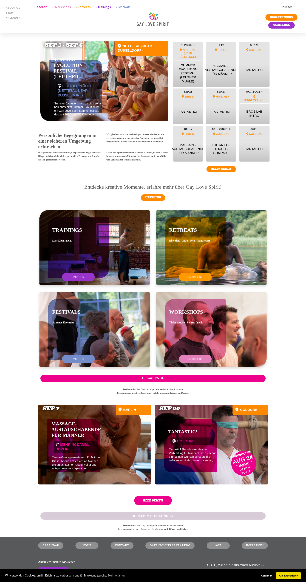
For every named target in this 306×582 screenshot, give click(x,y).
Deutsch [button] (286, 7)
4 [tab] (111, 126)
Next (164, 82)
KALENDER (13, 18)
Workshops (62, 7)
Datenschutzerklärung (170, 545)
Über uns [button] (153, 197)
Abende (41, 7)
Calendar (50, 545)
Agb (218, 545)
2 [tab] (100, 126)
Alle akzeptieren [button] (288, 575)
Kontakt (122, 545)
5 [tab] (116, 126)
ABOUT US (13, 8)
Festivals (124, 7)
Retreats (84, 7)
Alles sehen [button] (221, 169)
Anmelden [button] (281, 25)
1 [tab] (95, 126)
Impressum (255, 545)
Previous (43, 82)
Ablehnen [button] (267, 575)
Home (87, 545)
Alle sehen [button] (153, 500)
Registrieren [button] (281, 17)
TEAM (9, 13)
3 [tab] (105, 126)
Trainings (104, 7)
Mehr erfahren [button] (117, 575)
